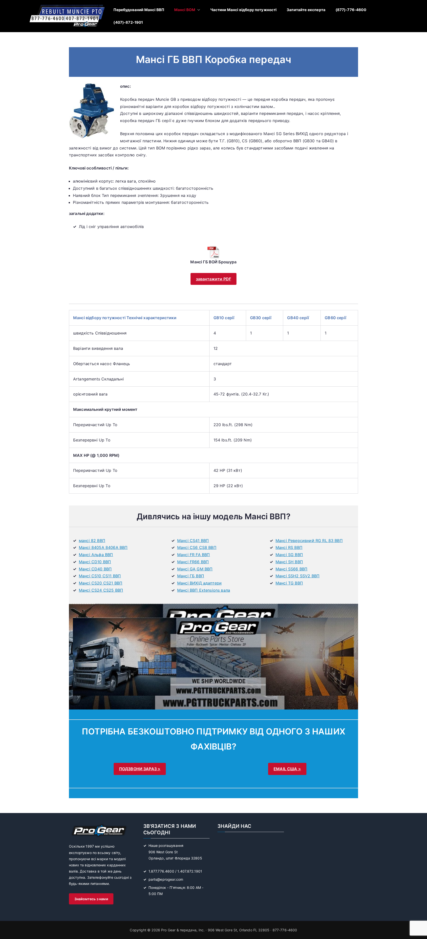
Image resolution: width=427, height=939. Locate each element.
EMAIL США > (287, 768)
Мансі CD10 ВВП (95, 561)
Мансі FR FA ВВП (193, 554)
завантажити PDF (213, 278)
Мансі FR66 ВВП (193, 561)
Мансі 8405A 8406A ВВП (103, 547)
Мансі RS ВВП (289, 547)
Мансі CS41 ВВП (193, 540)
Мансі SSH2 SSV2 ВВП (298, 575)
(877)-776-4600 (351, 9)
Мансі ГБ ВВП (190, 575)
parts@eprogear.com (166, 879)
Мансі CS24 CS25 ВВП (101, 590)
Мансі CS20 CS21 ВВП (100, 583)
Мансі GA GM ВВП (195, 568)
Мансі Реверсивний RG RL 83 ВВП (309, 540)
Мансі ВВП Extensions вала (203, 590)
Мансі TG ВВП (289, 583)
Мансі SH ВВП (289, 561)
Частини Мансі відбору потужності (243, 9)
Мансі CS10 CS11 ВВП (100, 575)
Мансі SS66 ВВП (291, 568)
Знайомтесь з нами (91, 899)
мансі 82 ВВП (92, 540)
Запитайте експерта (306, 9)
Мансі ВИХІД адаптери (199, 583)
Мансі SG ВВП (289, 554)
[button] (197, 9)
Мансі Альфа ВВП (96, 554)
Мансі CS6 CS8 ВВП (196, 547)
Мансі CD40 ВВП (95, 568)
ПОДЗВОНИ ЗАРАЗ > (140, 768)
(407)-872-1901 (128, 22)
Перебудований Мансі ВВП (138, 9)
